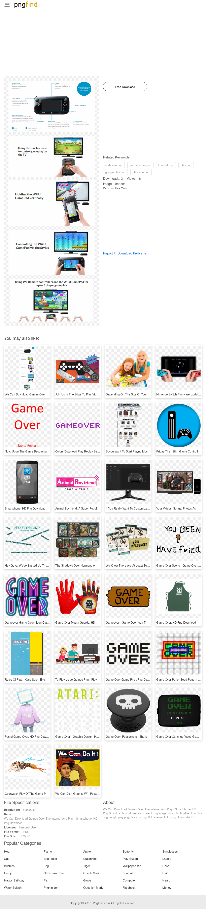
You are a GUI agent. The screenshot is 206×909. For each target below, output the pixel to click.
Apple (87, 851)
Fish (46, 880)
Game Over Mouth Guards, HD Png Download (84, 622)
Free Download (125, 87)
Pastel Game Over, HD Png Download (29, 736)
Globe (87, 880)
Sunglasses (170, 851)
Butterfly (128, 851)
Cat (6, 858)
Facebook (129, 887)
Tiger (86, 866)
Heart (7, 851)
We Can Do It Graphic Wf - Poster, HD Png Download (89, 794)
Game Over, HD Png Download (176, 622)
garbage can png (140, 165)
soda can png (114, 165)
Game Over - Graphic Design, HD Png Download (86, 736)
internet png (166, 165)
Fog (46, 866)
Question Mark (93, 887)
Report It (109, 253)
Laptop (166, 858)
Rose (165, 866)
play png (186, 165)
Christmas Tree (54, 873)
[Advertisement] (51, 48)
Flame (48, 851)
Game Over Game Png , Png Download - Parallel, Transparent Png (148, 679)
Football (128, 873)
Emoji (7, 873)
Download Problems (132, 253)
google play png (115, 172)
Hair (165, 873)
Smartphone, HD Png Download (25, 508)
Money (166, 887)
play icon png (141, 172)
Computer (129, 880)
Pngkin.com (51, 887)
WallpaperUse (132, 866)
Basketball (50, 858)
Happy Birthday (14, 880)
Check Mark (91, 873)
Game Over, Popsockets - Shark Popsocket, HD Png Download (146, 736)
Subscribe (90, 858)
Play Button (130, 858)
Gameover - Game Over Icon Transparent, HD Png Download (145, 622)
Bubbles (9, 866)
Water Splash (13, 887)
